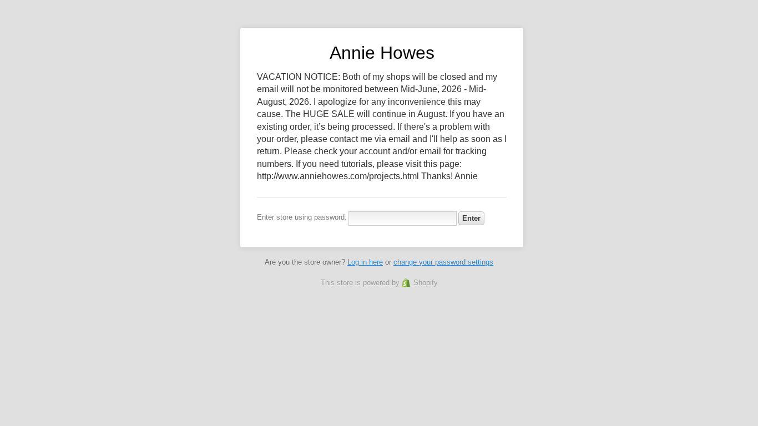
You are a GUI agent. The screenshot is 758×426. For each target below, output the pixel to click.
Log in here (365, 262)
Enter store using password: (302, 217)
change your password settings (443, 262)
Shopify (425, 282)
